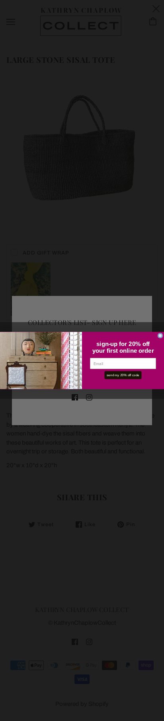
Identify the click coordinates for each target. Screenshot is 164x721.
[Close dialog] (160, 336)
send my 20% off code (123, 375)
